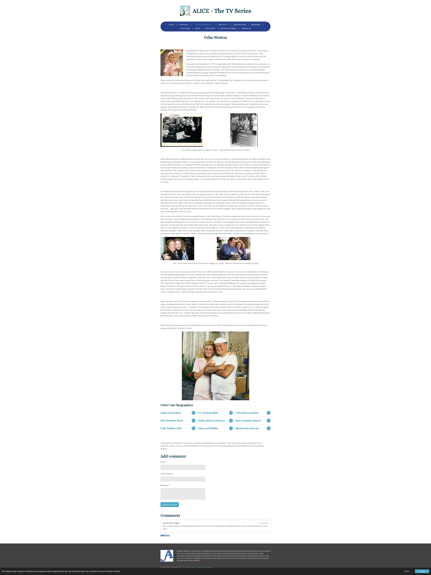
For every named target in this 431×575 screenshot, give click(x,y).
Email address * (167, 473)
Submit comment (169, 504)
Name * (164, 462)
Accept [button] (422, 571)
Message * (165, 485)
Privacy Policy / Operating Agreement (199, 567)
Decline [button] (406, 571)
